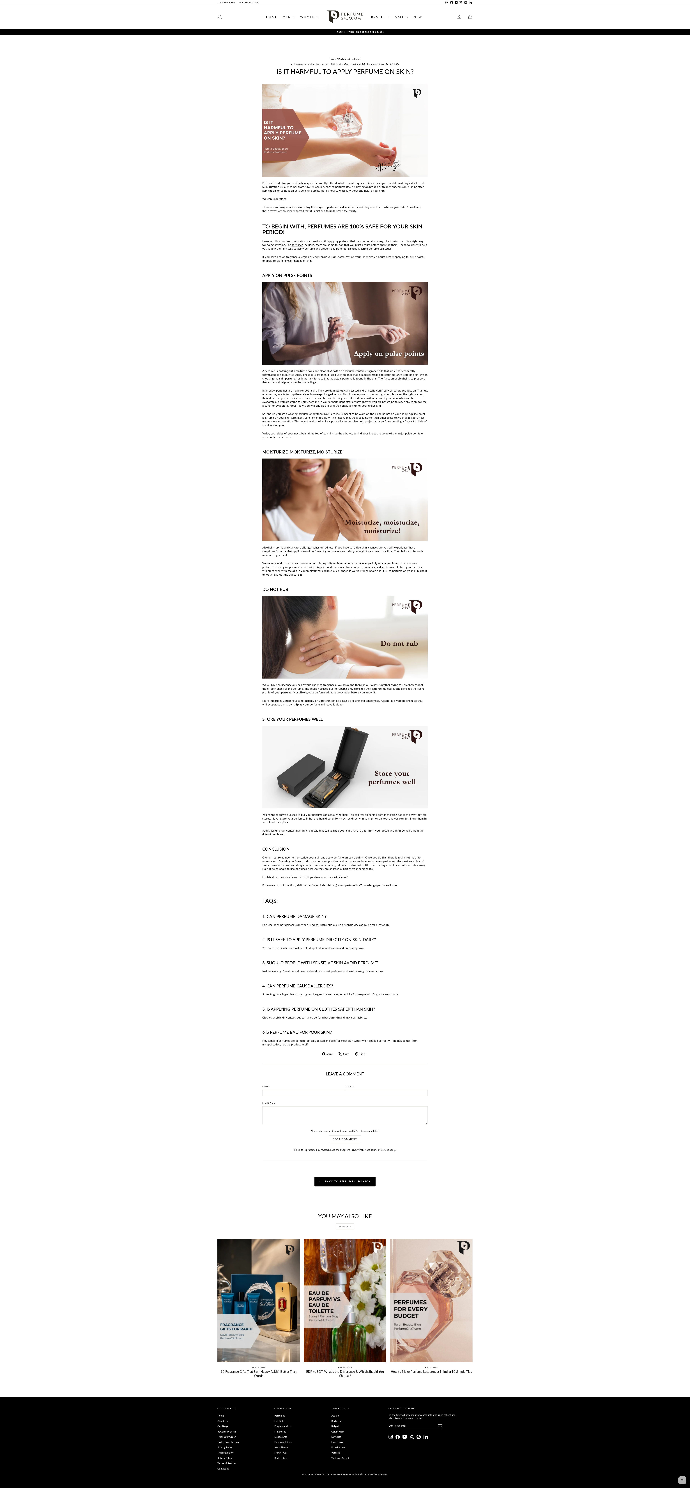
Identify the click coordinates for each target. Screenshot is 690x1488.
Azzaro (335, 1415)
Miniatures (280, 1431)
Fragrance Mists (283, 1426)
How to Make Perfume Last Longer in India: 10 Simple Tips (431, 1371)
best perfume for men (318, 64)
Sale (400, 16)
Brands (379, 16)
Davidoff (336, 1436)
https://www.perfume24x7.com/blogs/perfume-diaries (362, 885)
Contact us (223, 1468)
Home (271, 16)
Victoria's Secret (340, 1458)
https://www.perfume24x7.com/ (327, 877)
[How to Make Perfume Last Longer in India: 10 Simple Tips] (431, 1300)
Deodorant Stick (283, 1442)
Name (266, 1086)
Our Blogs (222, 1426)
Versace (335, 1452)
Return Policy (224, 1458)
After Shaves (281, 1447)
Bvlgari (335, 1426)
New (418, 16)
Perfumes (372, 64)
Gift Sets (279, 1421)
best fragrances (298, 64)
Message (268, 1102)
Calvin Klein (337, 1431)
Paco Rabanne (338, 1447)
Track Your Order (226, 2)
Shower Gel (280, 1452)
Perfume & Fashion (348, 59)
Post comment (345, 1139)
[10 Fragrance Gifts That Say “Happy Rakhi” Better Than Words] (258, 1300)
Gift (333, 64)
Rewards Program (249, 2)
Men (287, 16)
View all (345, 1226)
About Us (222, 1421)
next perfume (343, 64)
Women (308, 16)
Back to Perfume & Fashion (347, 1181)
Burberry (336, 1421)
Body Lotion (280, 1458)
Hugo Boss (337, 1442)
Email (350, 1086)
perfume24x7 (358, 64)
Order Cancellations (228, 1442)
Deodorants (280, 1436)
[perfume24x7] (345, 323)
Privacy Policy (358, 1149)
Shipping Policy (225, 1452)
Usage (381, 64)
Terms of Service (380, 1149)
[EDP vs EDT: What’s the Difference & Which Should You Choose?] (345, 1300)
